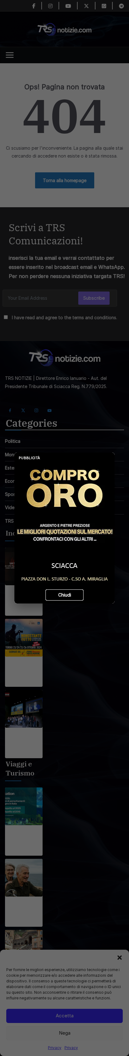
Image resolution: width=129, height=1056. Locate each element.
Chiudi (64, 594)
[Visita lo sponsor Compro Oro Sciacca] (64, 528)
